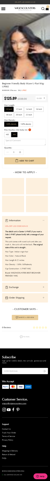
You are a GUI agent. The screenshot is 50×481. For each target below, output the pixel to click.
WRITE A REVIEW (26, 317)
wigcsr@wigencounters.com (14, 403)
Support (5, 424)
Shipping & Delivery (10, 451)
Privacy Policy (7, 440)
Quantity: (8, 148)
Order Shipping (16, 297)
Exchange (13, 287)
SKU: (22, 90)
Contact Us (6, 429)
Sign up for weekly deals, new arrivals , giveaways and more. (24, 362)
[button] (46, 46)
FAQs (4, 458)
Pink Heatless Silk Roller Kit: (16, 130)
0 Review (13, 90)
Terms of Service (8, 436)
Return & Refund (8, 454)
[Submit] (44, 371)
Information (14, 220)
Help (4, 446)
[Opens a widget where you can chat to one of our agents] (40, 476)
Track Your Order (9, 433)
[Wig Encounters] (25, 9)
